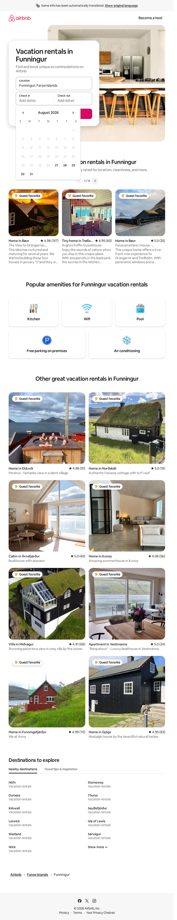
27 (56, 165)
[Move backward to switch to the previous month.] (23, 112)
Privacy (64, 913)
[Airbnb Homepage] (20, 18)
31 (31, 174)
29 (73, 165)
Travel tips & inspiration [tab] (60, 769)
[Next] (95, 180)
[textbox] (35, 100)
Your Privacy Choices (100, 913)
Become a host (151, 18)
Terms (77, 913)
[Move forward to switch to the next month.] (73, 112)
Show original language (121, 6)
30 (23, 174)
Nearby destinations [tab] (23, 769)
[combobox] (54, 85)
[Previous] (79, 180)
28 (65, 165)
